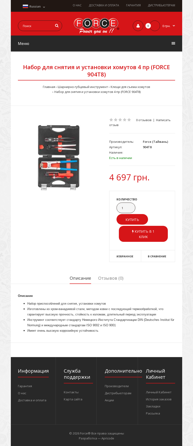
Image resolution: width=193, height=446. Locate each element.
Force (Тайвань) (155, 141)
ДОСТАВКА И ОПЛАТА (104, 5)
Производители (117, 386)
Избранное (125, 256)
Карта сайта (73, 399)
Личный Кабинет (159, 392)
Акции (109, 400)
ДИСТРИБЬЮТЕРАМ (161, 5)
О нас (22, 393)
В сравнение (157, 256)
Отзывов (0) (110, 278)
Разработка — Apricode (96, 438)
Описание (80, 278)
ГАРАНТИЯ (133, 5)
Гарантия (25, 386)
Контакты (71, 392)
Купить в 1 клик (144, 234)
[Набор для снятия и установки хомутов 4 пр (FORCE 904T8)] (60, 159)
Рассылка (153, 413)
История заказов (159, 399)
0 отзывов (144, 120)
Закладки (153, 406)
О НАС (77, 5)
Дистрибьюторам (118, 393)
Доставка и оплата (32, 400)
